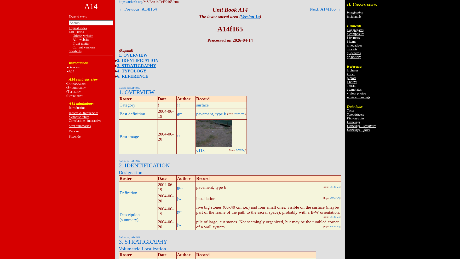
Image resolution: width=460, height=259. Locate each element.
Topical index (78, 28)
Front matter (81, 43)
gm (180, 114)
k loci (351, 74)
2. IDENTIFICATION (137, 60)
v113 (200, 150)
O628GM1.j (239, 113)
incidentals (354, 16)
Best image (129, 136)
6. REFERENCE (132, 76)
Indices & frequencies (83, 113)
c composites (355, 34)
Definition (128, 192)
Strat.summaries (80, 126)
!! (178, 105)
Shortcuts (75, 51)
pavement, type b (211, 114)
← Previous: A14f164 (138, 9)
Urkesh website (83, 36)
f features (353, 38)
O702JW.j (240, 150)
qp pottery (354, 57)
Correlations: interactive (85, 121)
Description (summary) (130, 217)
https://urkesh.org (131, 2)
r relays (352, 82)
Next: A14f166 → (325, 9)
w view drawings (358, 97)
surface (202, 105)
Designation (130, 172)
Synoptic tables (79, 117)
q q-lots (352, 49)
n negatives (354, 45)
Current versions (84, 47)
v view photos (356, 93)
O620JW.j (335, 198)
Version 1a (250, 16)
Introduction (77, 108)
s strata (351, 86)
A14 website (81, 39)
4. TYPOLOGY (131, 71)
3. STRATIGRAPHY (136, 65)
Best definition (132, 114)
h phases (352, 70)
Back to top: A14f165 (129, 88)
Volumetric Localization (142, 248)
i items (351, 41)
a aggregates (355, 30)
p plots (351, 78)
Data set (74, 131)
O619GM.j (335, 187)
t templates (354, 89)
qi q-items (354, 53)
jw (179, 198)
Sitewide (74, 136)
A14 (71, 71)
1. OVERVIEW (133, 55)
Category (127, 105)
